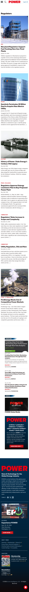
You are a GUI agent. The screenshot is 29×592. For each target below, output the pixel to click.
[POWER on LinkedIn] (13, 497)
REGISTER (7, 365)
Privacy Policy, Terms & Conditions (10, 544)
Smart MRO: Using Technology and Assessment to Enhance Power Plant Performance (15, 374)
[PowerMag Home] (14, 2)
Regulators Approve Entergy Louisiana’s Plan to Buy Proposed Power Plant (14, 187)
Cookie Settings (6, 548)
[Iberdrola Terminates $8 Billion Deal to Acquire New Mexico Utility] (14, 87)
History (3, 159)
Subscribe (22, 561)
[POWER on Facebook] (8, 497)
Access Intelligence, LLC (13, 581)
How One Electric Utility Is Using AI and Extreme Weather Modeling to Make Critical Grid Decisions (16, 386)
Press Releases (6, 183)
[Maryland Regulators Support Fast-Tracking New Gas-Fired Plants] (14, 29)
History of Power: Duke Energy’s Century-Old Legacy (14, 162)
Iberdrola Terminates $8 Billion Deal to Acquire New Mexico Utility (13, 106)
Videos (7, 395)
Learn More (7, 532)
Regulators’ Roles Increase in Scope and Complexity (12, 218)
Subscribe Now (16, 446)
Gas (2, 44)
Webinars (8, 338)
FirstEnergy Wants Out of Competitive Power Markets (12, 300)
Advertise (4, 542)
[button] (2, 2)
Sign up (9, 575)
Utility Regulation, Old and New (14, 246)
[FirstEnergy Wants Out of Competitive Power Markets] (14, 282)
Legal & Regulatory (7, 297)
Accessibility (14, 548)
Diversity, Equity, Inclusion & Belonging (11, 546)
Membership (11, 542)
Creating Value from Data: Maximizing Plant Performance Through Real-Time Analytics (16, 356)
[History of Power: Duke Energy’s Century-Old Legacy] (14, 144)
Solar (2, 101)
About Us (18, 542)
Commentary (4, 214)
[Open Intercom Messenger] (25, 587)
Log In (25, 2)
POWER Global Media (12, 412)
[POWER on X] (10, 497)
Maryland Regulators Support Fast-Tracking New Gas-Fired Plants (13, 48)
